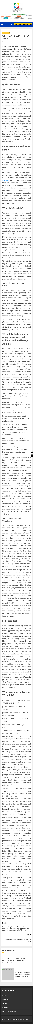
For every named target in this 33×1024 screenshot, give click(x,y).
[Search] (12, 24)
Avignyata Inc (24, 1019)
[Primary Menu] (2, 24)
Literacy (4, 995)
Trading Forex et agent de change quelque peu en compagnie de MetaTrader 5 (14, 960)
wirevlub (5, 180)
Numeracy (5, 999)
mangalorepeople (7, 41)
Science (4, 1003)
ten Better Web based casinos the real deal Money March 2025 (23, 974)
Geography (5, 1007)
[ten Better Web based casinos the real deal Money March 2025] (8, 974)
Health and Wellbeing (9, 1012)
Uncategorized (6, 32)
